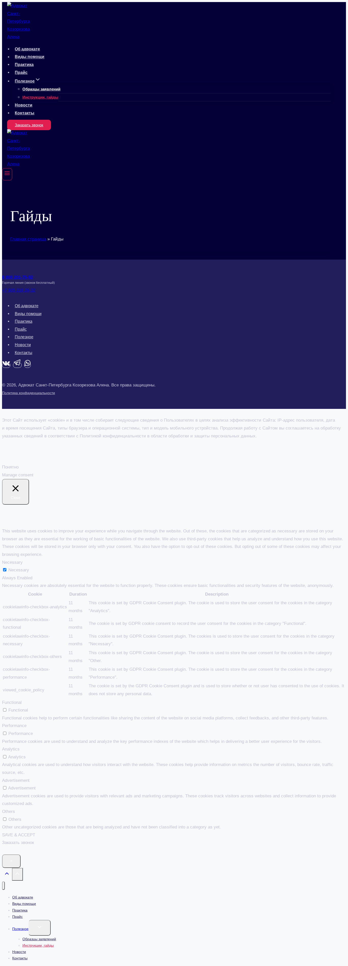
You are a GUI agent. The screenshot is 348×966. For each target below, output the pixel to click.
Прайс (21, 72)
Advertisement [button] (16, 780)
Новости (23, 105)
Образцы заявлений (41, 89)
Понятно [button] (10, 467)
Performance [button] (14, 725)
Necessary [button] (12, 562)
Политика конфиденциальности (28, 393)
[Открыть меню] (7, 174)
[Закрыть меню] (3, 885)
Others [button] (8, 811)
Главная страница (28, 239)
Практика (24, 64)
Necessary (18, 570)
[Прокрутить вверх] (7, 874)
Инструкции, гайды (40, 97)
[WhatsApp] (27, 365)
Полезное (24, 337)
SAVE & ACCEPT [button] (18, 835)
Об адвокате (27, 49)
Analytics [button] (11, 749)
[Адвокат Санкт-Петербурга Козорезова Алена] (18, 36)
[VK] (6, 365)
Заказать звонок (29, 125)
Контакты (24, 113)
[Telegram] (17, 365)
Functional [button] (12, 702)
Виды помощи (29, 57)
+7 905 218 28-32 (18, 290)
